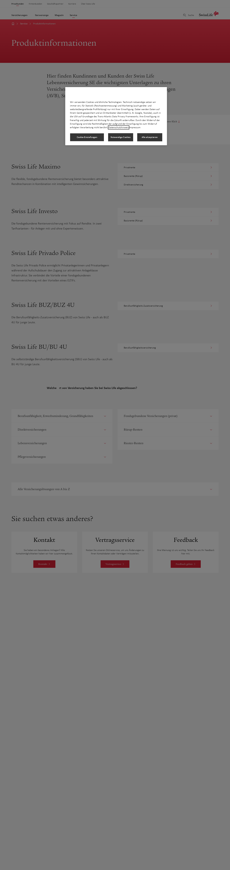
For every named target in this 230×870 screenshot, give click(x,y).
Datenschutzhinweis (119, 127)
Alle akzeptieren (150, 137)
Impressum (135, 127)
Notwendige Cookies (121, 137)
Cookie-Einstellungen (87, 137)
